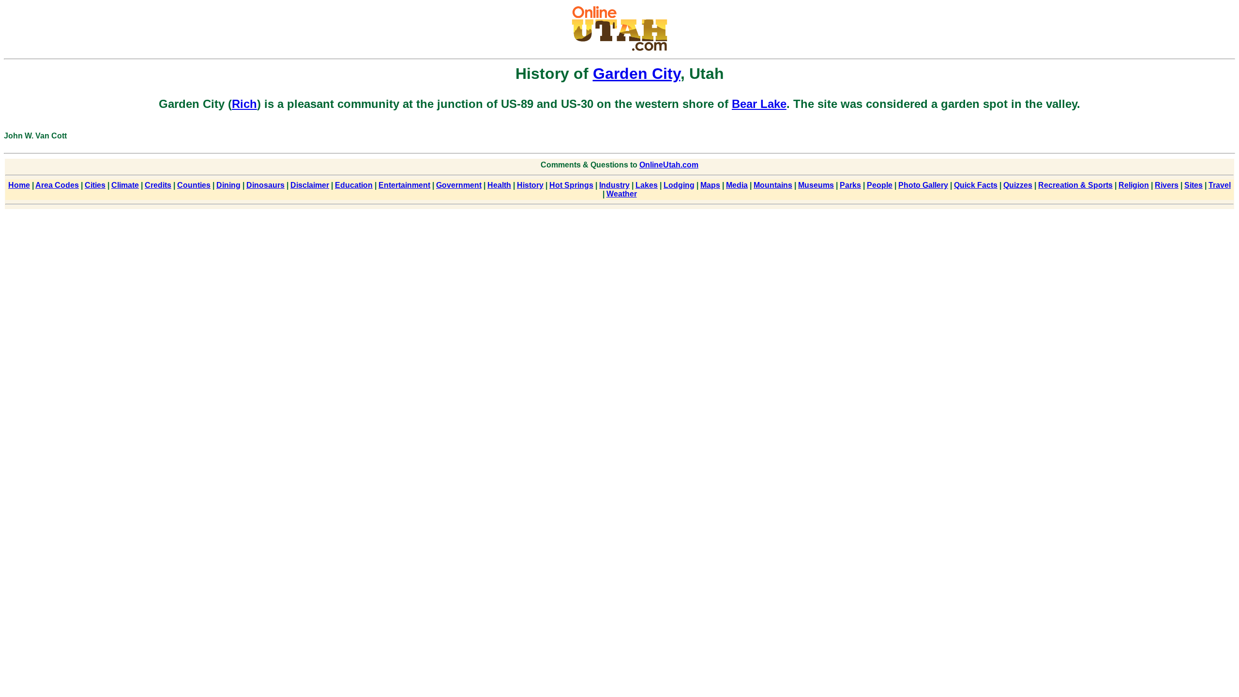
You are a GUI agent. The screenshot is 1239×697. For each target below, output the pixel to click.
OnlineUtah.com (668, 165)
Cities (95, 185)
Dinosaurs (265, 185)
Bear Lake (759, 103)
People (879, 185)
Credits (158, 185)
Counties (194, 185)
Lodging (679, 185)
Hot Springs (571, 185)
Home (19, 185)
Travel (1220, 185)
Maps (710, 185)
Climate (125, 185)
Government (459, 185)
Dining (228, 185)
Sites (1193, 185)
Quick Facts (975, 185)
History (530, 185)
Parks (850, 185)
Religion (1133, 185)
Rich (244, 103)
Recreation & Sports (1075, 185)
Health (499, 185)
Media (737, 185)
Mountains (773, 185)
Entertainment (404, 185)
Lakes (646, 185)
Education (354, 185)
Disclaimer (309, 185)
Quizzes (1017, 185)
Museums (816, 185)
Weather (621, 194)
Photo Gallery (923, 185)
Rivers (1167, 185)
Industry (614, 185)
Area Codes (57, 185)
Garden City (636, 73)
